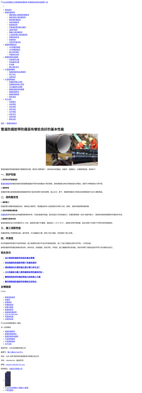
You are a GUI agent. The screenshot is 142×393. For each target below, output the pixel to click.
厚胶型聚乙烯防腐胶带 (17, 17)
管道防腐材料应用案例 (17, 72)
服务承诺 (12, 97)
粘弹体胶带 (13, 25)
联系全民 (12, 119)
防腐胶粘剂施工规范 (16, 84)
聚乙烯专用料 (14, 52)
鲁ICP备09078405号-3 (15, 352)
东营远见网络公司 (15, 369)
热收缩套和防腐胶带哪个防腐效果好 (21, 263)
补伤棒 (11, 64)
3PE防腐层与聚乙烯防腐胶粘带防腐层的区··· (24, 272)
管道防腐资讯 (14, 92)
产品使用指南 (10, 79)
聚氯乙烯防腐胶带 (15, 32)
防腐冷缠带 (9, 307)
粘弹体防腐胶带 (11, 312)
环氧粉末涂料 (14, 54)
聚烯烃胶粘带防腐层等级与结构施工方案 (23, 277)
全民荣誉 (12, 104)
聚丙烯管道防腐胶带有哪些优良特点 (21, 282)
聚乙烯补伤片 (14, 67)
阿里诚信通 (9, 316)
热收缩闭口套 (14, 62)
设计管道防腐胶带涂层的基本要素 (20, 258)
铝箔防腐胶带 (14, 22)
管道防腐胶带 (10, 12)
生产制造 (12, 112)
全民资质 (12, 107)
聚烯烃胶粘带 (10, 297)
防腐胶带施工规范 (15, 82)
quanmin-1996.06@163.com (15, 364)
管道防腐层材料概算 (16, 89)
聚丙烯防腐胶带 (15, 20)
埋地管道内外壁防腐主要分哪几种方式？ (23, 267)
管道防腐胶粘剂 (11, 45)
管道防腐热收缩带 (11, 57)
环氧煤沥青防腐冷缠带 (17, 27)
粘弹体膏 (12, 40)
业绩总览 (12, 77)
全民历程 (12, 117)
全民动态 (12, 109)
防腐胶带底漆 (14, 37)
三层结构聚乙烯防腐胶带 (18, 35)
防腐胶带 (4, 215)
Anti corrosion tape (11, 314)
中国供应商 (9, 319)
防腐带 (7, 300)
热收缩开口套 (14, 59)
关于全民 (8, 99)
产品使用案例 (10, 69)
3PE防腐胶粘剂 (14, 50)
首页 (2, 123)
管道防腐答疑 (14, 94)
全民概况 (12, 102)
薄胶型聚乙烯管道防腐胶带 (19, 15)
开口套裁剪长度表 (15, 87)
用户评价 (12, 74)
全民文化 (12, 114)
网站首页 (8, 10)
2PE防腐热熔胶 (14, 47)
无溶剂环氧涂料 (15, 42)
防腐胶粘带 (9, 305)
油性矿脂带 (13, 30)
